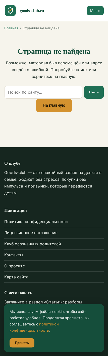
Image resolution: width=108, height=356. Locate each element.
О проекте (14, 265)
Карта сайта (16, 276)
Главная (11, 28)
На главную (54, 105)
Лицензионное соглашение (31, 232)
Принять (22, 343)
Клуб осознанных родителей (32, 243)
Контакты (13, 254)
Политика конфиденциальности (36, 221)
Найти (94, 92)
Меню (95, 11)
